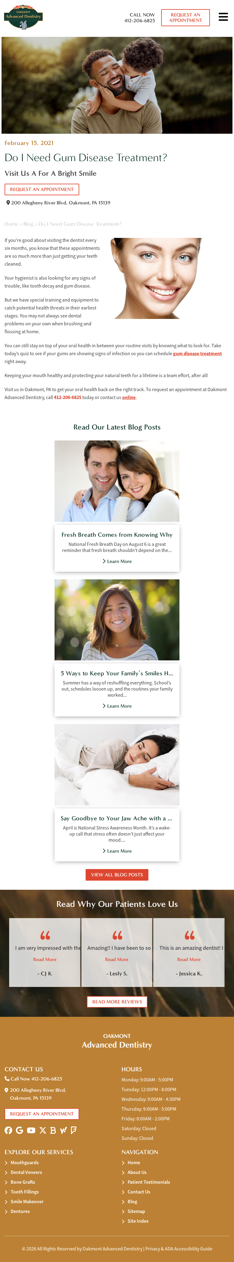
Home (11, 224)
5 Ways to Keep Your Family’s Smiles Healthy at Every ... (117, 673)
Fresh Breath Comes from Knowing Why (117, 534)
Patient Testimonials (149, 1182)
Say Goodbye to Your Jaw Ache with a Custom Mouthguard (117, 818)
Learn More (119, 561)
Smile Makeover (27, 1201)
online (129, 397)
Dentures (20, 1211)
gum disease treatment (197, 353)
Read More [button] (44, 959)
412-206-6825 (67, 397)
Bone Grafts (23, 1182)
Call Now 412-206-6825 (139, 17)
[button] (8, 1130)
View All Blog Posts (117, 875)
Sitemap (136, 1211)
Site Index (138, 1221)
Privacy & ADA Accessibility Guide (178, 1249)
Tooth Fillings (25, 1192)
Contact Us (139, 1192)
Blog (28, 224)
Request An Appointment (185, 17)
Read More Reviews (117, 1002)
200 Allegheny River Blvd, (60, 203)
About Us (137, 1172)
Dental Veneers (26, 1172)
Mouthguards (25, 1162)
